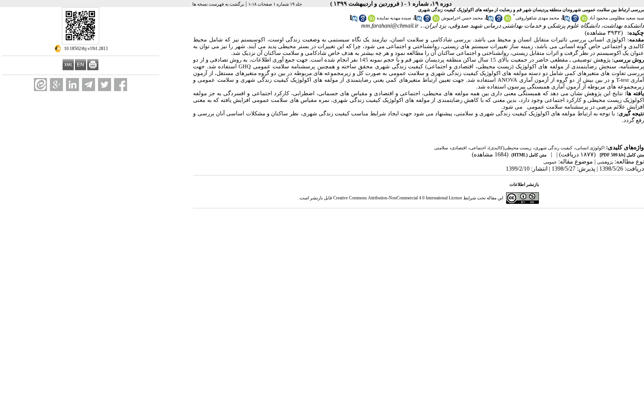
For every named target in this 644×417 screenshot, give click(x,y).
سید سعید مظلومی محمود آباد (616, 18)
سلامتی (441, 147)
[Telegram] (88, 84)
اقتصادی (459, 147)
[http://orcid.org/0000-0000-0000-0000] (507, 20)
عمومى (550, 162)
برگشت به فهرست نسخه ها (218, 4)
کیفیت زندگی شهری (553, 147)
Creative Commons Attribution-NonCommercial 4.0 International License (397, 197)
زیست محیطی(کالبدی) (510, 147)
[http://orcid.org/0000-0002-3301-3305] (584, 20)
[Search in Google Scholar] (575, 20)
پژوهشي (605, 162)
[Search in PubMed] (566, 20)
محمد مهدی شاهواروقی (537, 18)
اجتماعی (478, 147)
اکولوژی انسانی (590, 147)
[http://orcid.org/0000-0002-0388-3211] (436, 20)
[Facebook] (120, 84)
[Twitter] (104, 84)
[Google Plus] (56, 84)
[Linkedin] (72, 84)
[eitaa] (40, 84)
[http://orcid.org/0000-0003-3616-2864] (371, 20)
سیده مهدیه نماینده (394, 18)
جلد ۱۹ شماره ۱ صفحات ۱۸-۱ (275, 4)
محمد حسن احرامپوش (462, 18)
